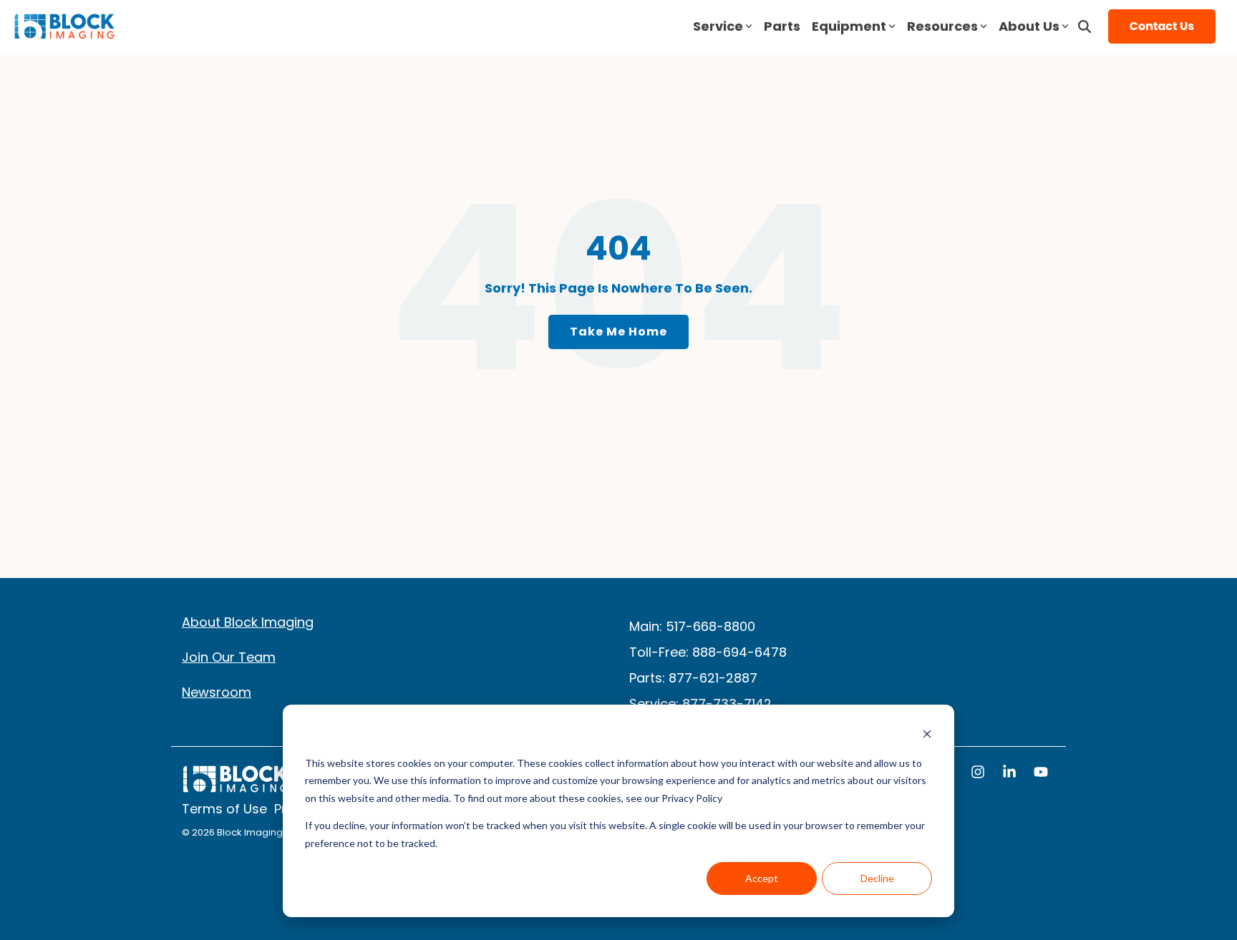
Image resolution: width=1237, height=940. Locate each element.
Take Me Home (618, 331)
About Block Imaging (248, 622)
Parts (782, 26)
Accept (761, 878)
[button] (979, 773)
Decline (877, 878)
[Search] (1084, 26)
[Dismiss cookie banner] (927, 736)
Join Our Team (229, 657)
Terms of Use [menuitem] (224, 809)
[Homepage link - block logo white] (235, 786)
